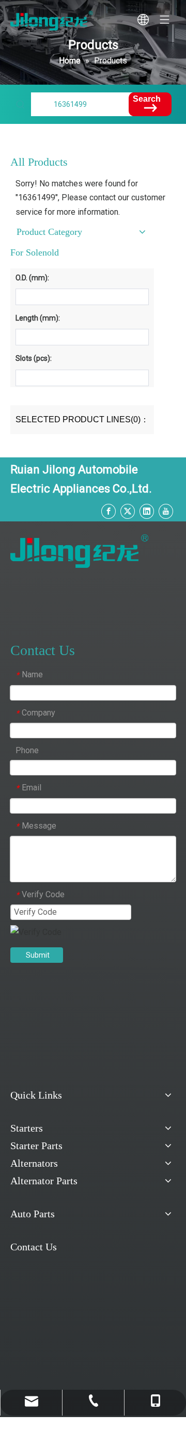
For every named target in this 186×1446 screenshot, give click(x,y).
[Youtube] (166, 510)
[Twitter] (127, 510)
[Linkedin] (147, 510)
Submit (38, 955)
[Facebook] (108, 510)
